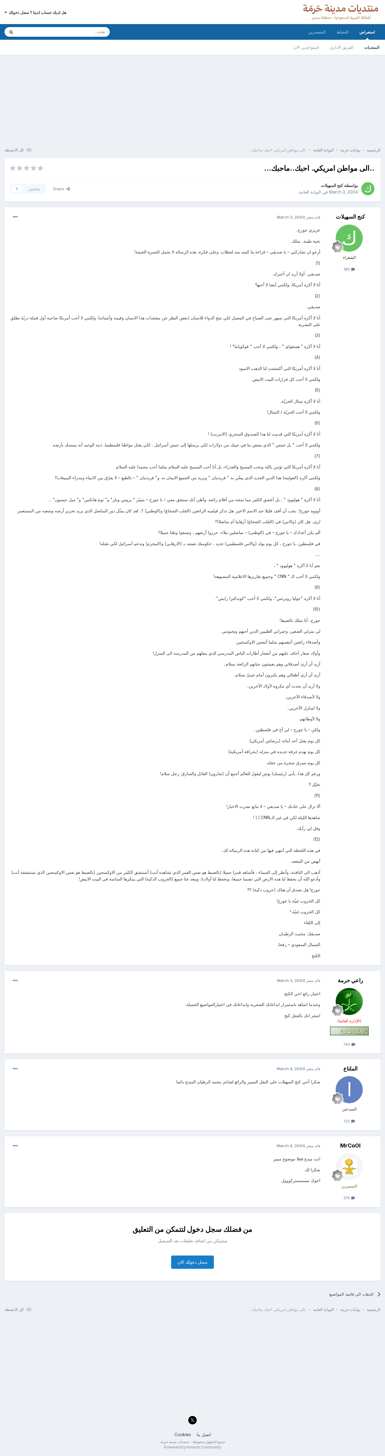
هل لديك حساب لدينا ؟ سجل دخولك (36, 12)
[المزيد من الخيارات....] (15, 217)
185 (347, 269)
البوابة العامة (310, 191)
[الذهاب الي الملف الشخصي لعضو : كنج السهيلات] (367, 188)
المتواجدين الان (306, 47)
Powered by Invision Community (192, 1447)
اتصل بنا (204, 1434)
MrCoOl (350, 1145)
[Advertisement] (192, 97)
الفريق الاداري (341, 47)
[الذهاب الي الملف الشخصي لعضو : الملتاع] (349, 1089)
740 (347, 1044)
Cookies (182, 1434)
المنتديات (372, 47)
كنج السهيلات (332, 185)
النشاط (343, 31)
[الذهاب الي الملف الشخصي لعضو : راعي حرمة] (349, 1001)
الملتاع (350, 1068)
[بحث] (11, 32)
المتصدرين (317, 31)
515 (347, 1197)
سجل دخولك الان (192, 1262)
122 (347, 1121)
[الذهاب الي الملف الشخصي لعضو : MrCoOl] (349, 1166)
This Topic (35, 31)
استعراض (367, 31)
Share (59, 188)
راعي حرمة (350, 980)
